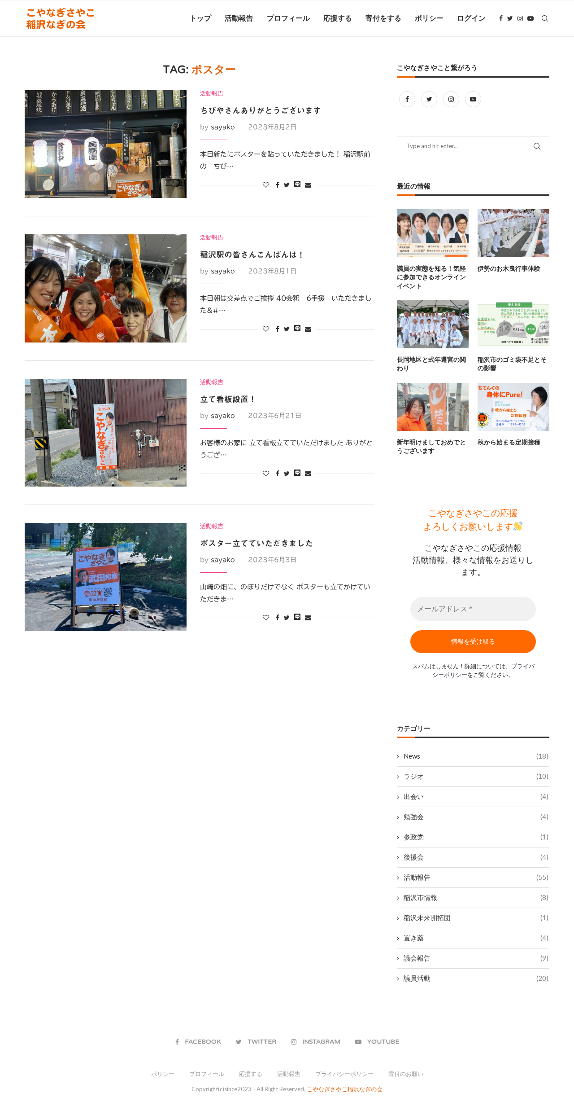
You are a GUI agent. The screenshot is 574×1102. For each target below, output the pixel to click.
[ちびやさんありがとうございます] (106, 144)
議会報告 (476, 958)
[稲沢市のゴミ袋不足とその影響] (513, 324)
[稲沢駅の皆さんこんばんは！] (106, 288)
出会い (476, 796)
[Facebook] (501, 18)
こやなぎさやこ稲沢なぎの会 (345, 1089)
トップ (200, 18)
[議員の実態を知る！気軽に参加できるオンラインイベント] (433, 233)
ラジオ (476, 776)
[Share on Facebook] (277, 185)
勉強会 (476, 816)
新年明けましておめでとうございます (431, 447)
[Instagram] (520, 18)
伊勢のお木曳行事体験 (509, 268)
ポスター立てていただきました (256, 543)
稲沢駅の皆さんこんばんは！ (252, 254)
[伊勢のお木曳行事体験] (513, 233)
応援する (337, 18)
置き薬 (476, 938)
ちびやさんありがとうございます (260, 110)
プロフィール (288, 18)
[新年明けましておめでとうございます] (433, 407)
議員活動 (476, 978)
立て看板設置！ (228, 399)
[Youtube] (530, 18)
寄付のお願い (405, 1073)
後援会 (476, 857)
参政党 (476, 837)
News (476, 756)
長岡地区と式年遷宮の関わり (431, 364)
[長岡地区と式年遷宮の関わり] (433, 324)
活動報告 (239, 18)
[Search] (544, 18)
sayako (223, 127)
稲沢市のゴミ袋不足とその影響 (512, 364)
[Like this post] (266, 185)
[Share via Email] (308, 185)
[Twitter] (510, 18)
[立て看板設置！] (106, 433)
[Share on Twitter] (287, 185)
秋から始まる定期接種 (509, 442)
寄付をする (383, 18)
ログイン (471, 18)
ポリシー (429, 18)
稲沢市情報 (476, 897)
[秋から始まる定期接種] (513, 407)
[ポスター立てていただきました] (106, 577)
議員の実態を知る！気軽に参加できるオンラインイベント (431, 277)
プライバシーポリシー (344, 1073)
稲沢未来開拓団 (476, 917)
